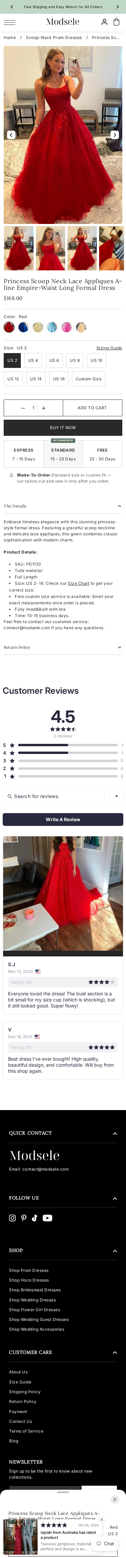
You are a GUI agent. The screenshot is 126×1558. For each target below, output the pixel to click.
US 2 (12, 360)
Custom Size (89, 378)
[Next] (117, 7)
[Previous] (12, 7)
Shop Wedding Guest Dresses (39, 1319)
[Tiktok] (34, 1218)
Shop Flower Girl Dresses (34, 1309)
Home (10, 37)
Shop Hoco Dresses (29, 1280)
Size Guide (20, 1381)
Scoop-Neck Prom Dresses (54, 37)
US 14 (36, 378)
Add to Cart (92, 407)
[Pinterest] (24, 1218)
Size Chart (78, 583)
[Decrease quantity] (23, 408)
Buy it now (63, 427)
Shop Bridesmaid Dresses (35, 1289)
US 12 (13, 378)
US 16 (59, 378)
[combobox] (116, 796)
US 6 (54, 360)
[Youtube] (47, 1218)
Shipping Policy (25, 1391)
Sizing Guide (109, 347)
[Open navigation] (11, 22)
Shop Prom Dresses (29, 1270)
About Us (18, 1371)
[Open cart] (116, 22)
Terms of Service (26, 1431)
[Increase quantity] (44, 408)
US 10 (97, 360)
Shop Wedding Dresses (32, 1299)
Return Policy (23, 1401)
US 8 (75, 360)
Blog (13, 1440)
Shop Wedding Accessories (36, 1329)
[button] (60, 745)
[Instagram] (12, 1218)
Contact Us (20, 1421)
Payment (18, 1411)
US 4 (33, 360)
